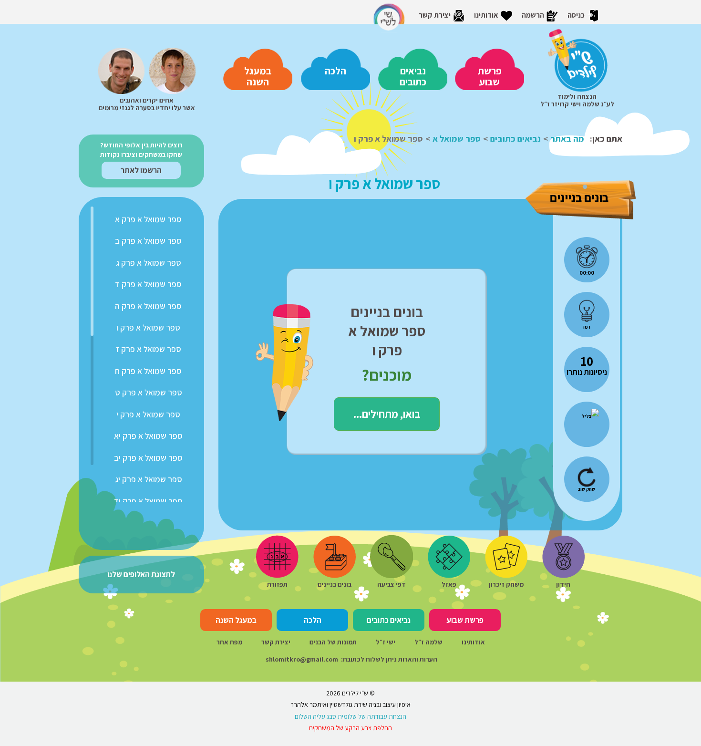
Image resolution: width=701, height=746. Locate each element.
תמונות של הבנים (333, 642)
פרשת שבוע (490, 76)
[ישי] (172, 69)
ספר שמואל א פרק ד (148, 284)
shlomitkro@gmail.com (302, 659)
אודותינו (473, 642)
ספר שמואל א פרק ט (148, 392)
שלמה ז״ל (428, 642)
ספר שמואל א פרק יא (148, 435)
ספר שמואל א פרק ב (148, 240)
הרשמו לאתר (141, 170)
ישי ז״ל (385, 642)
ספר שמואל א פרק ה (148, 305)
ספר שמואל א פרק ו (148, 327)
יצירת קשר (275, 642)
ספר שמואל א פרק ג (148, 262)
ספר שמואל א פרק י (148, 414)
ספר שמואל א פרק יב (148, 457)
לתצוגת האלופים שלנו (141, 574)
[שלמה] (121, 69)
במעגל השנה (257, 76)
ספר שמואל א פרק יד (148, 501)
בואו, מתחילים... (386, 414)
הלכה (335, 70)
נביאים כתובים (413, 76)
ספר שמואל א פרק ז (148, 348)
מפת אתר (229, 642)
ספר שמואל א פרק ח (148, 370)
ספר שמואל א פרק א (148, 219)
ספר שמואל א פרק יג (148, 479)
